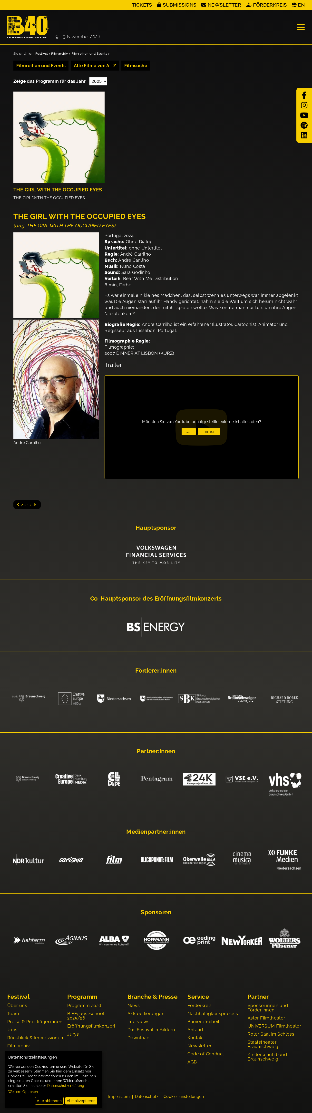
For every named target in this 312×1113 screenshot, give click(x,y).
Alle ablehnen (49, 1101)
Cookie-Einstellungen (184, 1097)
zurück (29, 505)
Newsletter (224, 5)
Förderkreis (270, 5)
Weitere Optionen (23, 1091)
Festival (41, 53)
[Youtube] (304, 115)
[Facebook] (304, 95)
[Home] (53, 27)
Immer (209, 431)
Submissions (179, 5)
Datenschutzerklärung (65, 1086)
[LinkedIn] (304, 135)
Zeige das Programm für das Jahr (50, 81)
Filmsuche (135, 65)
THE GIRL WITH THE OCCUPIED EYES (57, 190)
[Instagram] (304, 105)
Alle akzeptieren (81, 1101)
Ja (188, 431)
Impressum (119, 1097)
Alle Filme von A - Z (95, 65)
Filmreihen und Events (89, 53)
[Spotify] (304, 125)
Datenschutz (146, 1097)
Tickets (142, 5)
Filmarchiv (59, 53)
